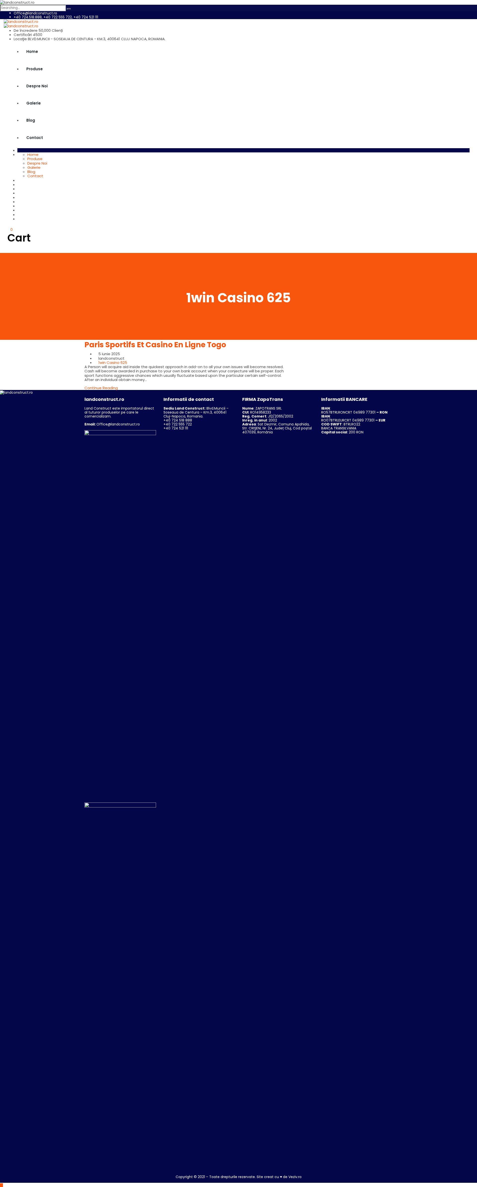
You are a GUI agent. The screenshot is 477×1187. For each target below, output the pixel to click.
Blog (30, 120)
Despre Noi (37, 86)
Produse (34, 68)
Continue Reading (101, 387)
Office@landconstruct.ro (35, 13)
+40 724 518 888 (177, 420)
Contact (34, 137)
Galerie (33, 103)
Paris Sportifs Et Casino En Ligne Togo (155, 344)
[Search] (69, 9)
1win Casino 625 (112, 362)
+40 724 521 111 (175, 428)
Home (32, 51)
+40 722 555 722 (177, 424)
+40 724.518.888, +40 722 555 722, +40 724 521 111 (56, 17)
